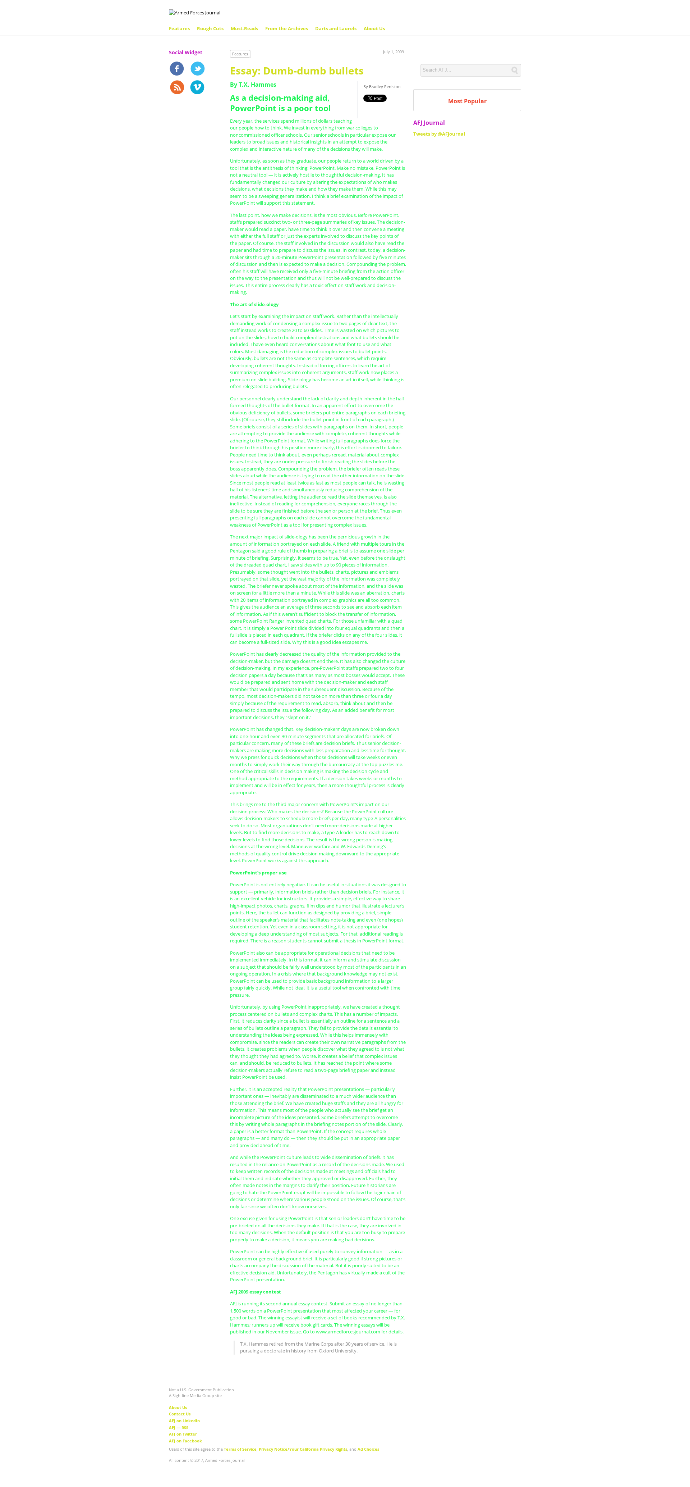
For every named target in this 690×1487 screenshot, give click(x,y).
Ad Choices (368, 1449)
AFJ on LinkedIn (184, 1420)
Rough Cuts (210, 28)
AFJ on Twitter (183, 1434)
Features (179, 28)
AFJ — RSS (178, 1427)
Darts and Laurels (335, 28)
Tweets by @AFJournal (439, 134)
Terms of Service (240, 1449)
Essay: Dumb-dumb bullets (297, 70)
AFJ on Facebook (185, 1440)
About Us (374, 28)
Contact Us (179, 1413)
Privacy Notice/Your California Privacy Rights (303, 1449)
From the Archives (286, 28)
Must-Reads (244, 28)
